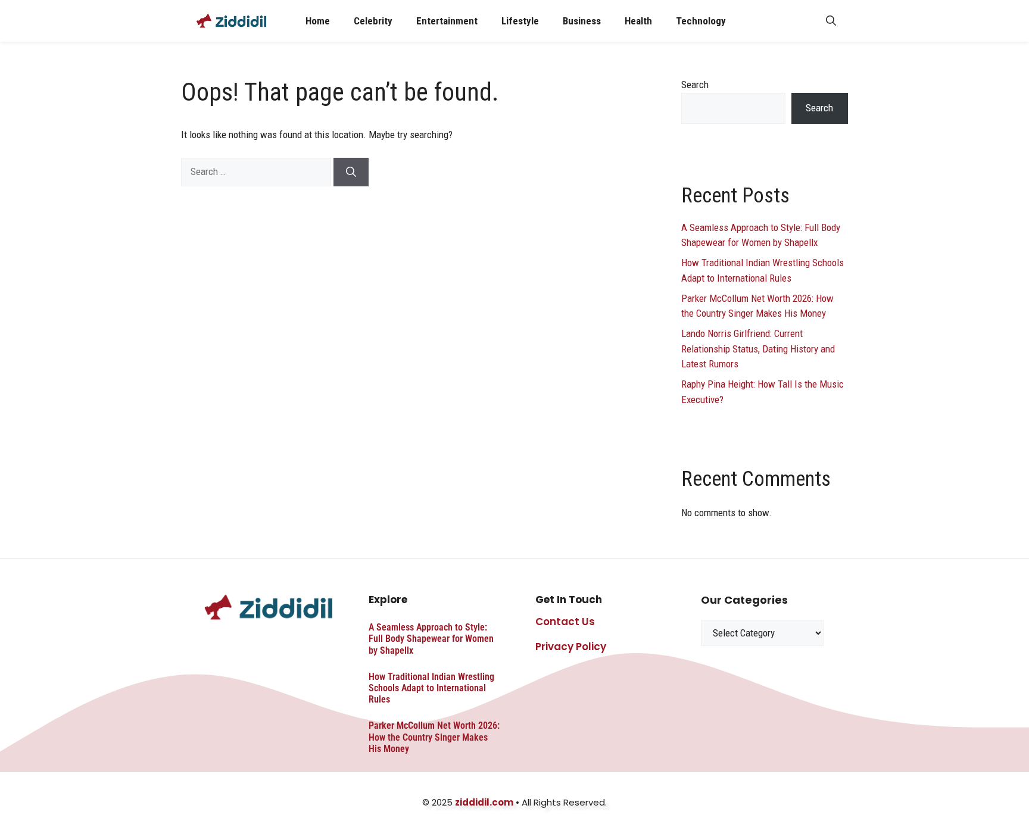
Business (582, 21)
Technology (701, 21)
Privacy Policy (570, 646)
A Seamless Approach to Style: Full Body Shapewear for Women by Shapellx (431, 639)
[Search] (351, 172)
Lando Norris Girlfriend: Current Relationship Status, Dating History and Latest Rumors (758, 348)
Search (695, 84)
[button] (831, 21)
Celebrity (373, 21)
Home (317, 21)
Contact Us (565, 621)
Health (638, 21)
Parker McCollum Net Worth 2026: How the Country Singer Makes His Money (434, 737)
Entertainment (447, 21)
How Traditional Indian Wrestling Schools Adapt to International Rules (431, 688)
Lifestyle (520, 21)
